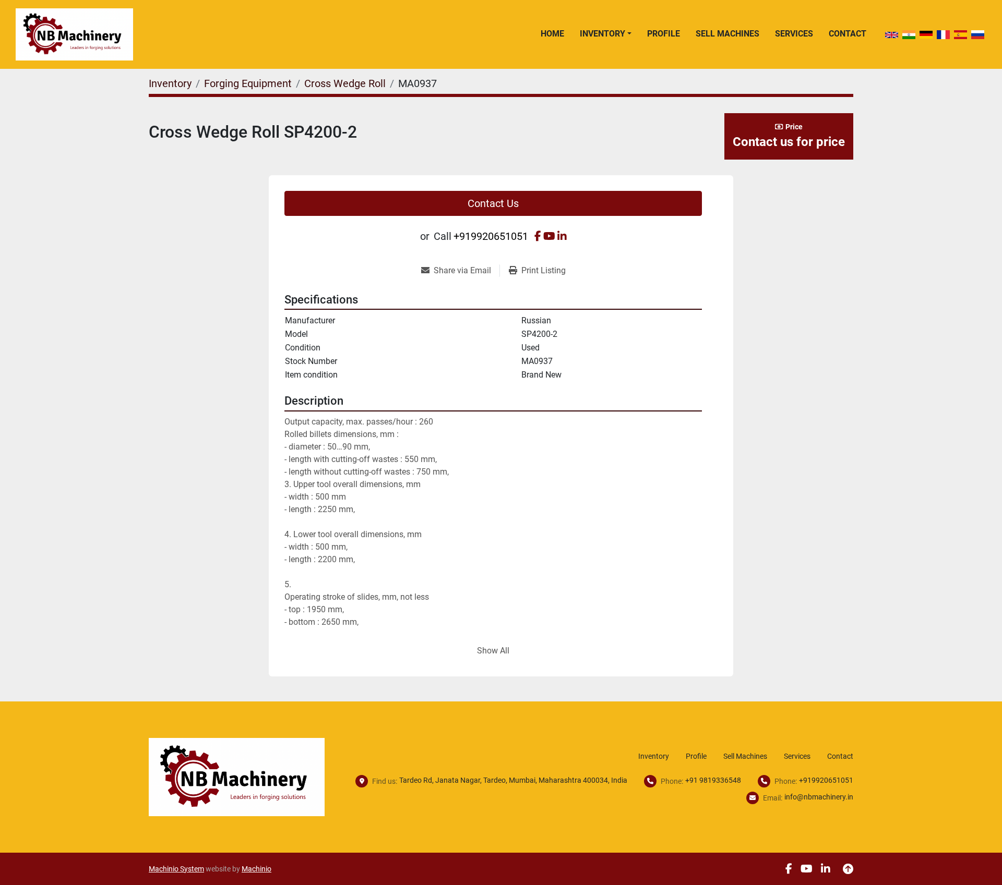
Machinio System (176, 869)
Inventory (602, 34)
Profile (663, 34)
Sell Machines (727, 34)
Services (794, 34)
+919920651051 (491, 236)
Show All (493, 651)
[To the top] (848, 869)
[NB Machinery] (237, 776)
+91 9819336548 (713, 780)
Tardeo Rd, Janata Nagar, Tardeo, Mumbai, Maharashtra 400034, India (513, 780)
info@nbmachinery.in (818, 797)
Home (552, 34)
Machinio (256, 869)
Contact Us (493, 203)
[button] (605, 34)
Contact (847, 34)
